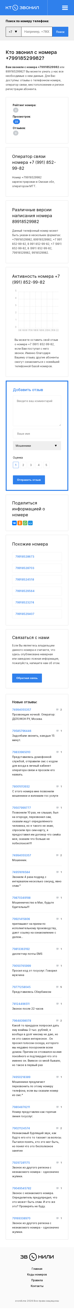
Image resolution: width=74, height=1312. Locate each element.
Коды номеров (37, 1274)
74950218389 (21, 1077)
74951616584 (21, 872)
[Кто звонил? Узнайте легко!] (27, 7)
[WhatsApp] (25, 523)
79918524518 (24, 579)
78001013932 (21, 786)
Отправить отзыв (29, 479)
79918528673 (24, 556)
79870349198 (21, 897)
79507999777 (21, 807)
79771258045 (21, 987)
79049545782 (21, 1188)
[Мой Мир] (30, 523)
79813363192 (21, 949)
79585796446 (21, 730)
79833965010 (21, 752)
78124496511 (21, 1003)
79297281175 (21, 1162)
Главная (37, 1268)
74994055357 (21, 709)
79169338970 (21, 1218)
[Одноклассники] (19, 523)
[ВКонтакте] (14, 523)
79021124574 (21, 1128)
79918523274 (24, 602)
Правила (37, 1280)
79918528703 (24, 568)
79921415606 (21, 919)
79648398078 (21, 1020)
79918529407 (24, 614)
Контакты (37, 1286)
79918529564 (25, 591)
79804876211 (21, 1107)
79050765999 (21, 965)
